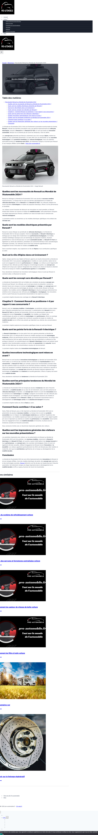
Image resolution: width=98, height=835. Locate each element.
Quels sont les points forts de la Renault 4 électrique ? (23, 113)
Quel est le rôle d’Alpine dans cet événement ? (21, 108)
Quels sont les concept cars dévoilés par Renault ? (22, 110)
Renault (22, 463)
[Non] (3, 834)
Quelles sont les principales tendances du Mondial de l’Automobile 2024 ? (29, 117)
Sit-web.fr (19, 806)
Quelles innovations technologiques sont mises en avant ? (24, 115)
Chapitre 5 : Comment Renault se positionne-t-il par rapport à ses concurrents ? (31, 111)
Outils (4, 817)
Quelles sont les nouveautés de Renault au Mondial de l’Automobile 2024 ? (29, 104)
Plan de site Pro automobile (12, 795)
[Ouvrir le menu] (1, 52)
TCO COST (8, 27)
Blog (5, 33)
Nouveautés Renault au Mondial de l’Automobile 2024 (20, 102)
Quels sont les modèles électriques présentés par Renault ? (25, 106)
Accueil (6, 17)
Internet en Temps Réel (10, 31)
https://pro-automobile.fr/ (32, 143)
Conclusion (11, 123)
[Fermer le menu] (0, 812)
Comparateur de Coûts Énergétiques (13, 25)
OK (1, 834)
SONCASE (8, 29)
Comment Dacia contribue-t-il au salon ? (19, 119)
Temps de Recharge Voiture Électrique (13, 21)
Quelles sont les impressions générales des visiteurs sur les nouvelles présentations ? (32, 121)
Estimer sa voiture (9, 23)
